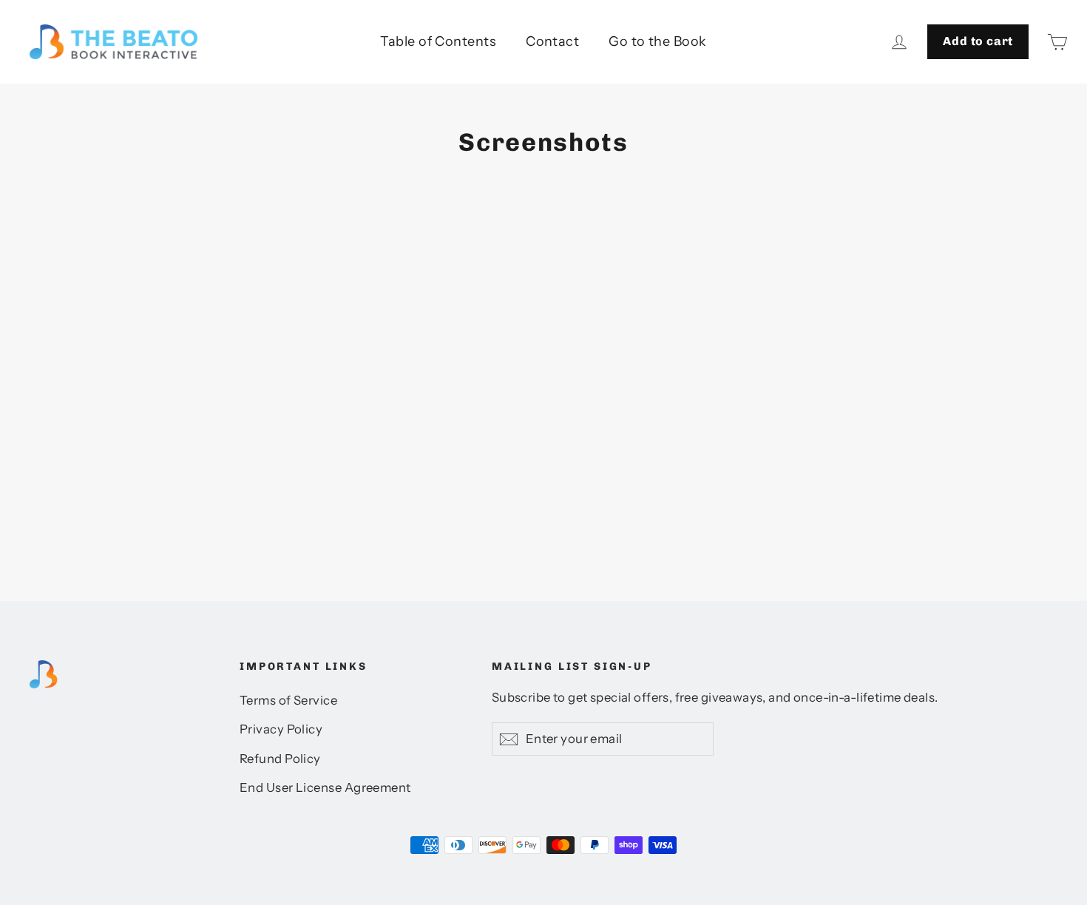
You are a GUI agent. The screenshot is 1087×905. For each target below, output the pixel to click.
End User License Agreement (325, 787)
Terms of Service (288, 700)
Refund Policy (280, 758)
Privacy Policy (281, 729)
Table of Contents (438, 41)
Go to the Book (657, 41)
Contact (552, 41)
